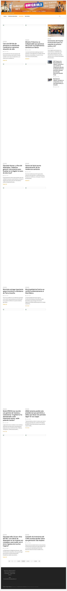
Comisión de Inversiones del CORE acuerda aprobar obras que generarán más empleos (35, 538)
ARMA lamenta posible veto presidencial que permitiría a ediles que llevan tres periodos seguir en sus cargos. (35, 413)
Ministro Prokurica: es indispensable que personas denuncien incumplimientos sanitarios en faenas (34, 44)
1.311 (28, 561)
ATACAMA (21, 16)
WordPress (25, 586)
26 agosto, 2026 (51, 48)
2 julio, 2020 (6, 51)
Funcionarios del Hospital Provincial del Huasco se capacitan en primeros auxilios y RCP (55, 43)
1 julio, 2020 (6, 295)
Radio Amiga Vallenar (7, 586)
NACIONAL (27, 16)
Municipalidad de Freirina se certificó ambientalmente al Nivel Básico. (34, 291)
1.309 (18, 561)
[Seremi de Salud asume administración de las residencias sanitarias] (35, 112)
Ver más (6, 60)
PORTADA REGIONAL (12, 16)
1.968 (35, 561)
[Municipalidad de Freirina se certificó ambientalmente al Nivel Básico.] (35, 236)
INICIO (5, 16)
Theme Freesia (19, 586)
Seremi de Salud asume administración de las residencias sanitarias (33, 167)
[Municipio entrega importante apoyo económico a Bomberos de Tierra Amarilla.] (13, 236)
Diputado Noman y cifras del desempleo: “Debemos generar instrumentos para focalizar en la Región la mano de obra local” (13, 169)
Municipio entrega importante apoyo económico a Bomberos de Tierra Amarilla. (13, 291)
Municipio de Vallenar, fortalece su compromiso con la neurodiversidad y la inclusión (58, 82)
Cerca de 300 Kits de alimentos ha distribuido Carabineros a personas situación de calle (11, 46)
